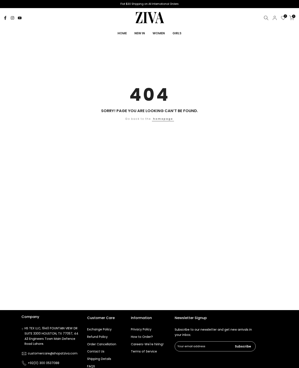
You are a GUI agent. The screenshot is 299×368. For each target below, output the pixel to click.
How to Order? (142, 337)
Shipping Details (99, 359)
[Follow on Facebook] (5, 18)
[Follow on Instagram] (12, 18)
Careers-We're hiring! (147, 344)
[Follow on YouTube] (20, 18)
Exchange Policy (99, 329)
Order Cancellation (101, 344)
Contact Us (95, 351)
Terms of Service (144, 351)
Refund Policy (97, 337)
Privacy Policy (141, 329)
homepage (163, 119)
